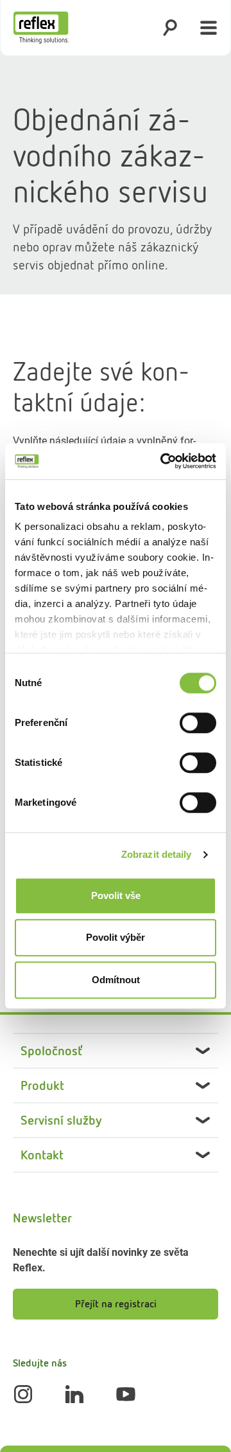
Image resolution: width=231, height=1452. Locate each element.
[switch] (198, 722)
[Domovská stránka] (41, 28)
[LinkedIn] (74, 1394)
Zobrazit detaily (156, 854)
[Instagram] (23, 1394)
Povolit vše (116, 895)
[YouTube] (126, 1394)
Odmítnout (116, 979)
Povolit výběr (115, 937)
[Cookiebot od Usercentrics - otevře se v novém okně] (163, 461)
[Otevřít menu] (209, 28)
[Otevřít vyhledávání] (170, 28)
